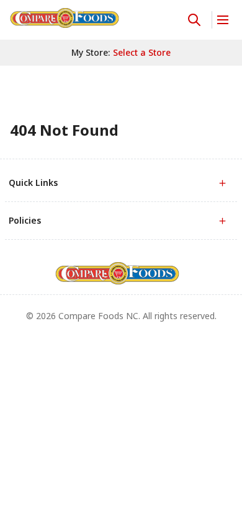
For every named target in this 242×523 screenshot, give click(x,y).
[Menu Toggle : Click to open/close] (222, 20)
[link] (64, 18)
